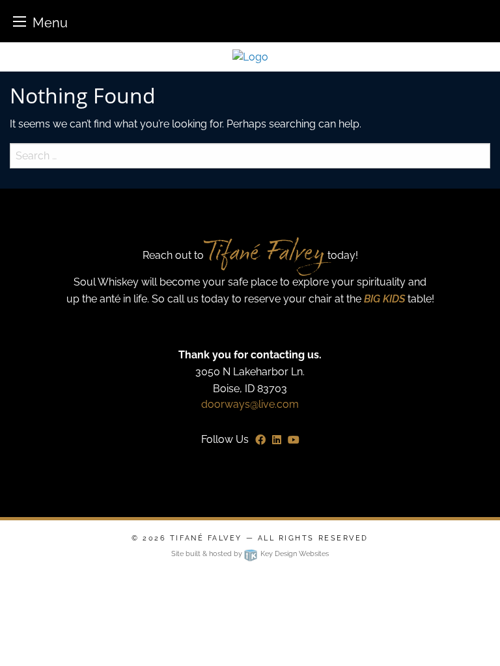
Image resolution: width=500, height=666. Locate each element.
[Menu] (19, 21)
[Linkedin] (276, 440)
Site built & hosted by (249, 554)
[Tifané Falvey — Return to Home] (250, 56)
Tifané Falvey (208, 538)
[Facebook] (260, 440)
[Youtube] (293, 440)
